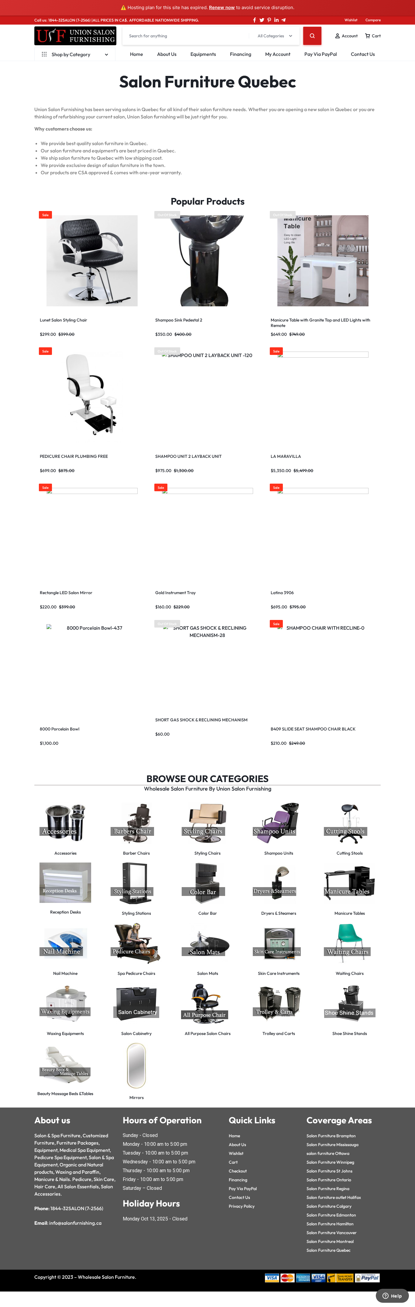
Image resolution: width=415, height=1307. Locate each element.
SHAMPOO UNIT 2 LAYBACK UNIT (188, 456)
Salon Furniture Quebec (329, 1250)
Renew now (222, 7)
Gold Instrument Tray (175, 592)
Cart (233, 1162)
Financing (240, 54)
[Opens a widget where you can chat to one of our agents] (392, 1296)
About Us (167, 54)
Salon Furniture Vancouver (332, 1232)
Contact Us (363, 54)
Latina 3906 (282, 592)
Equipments (203, 54)
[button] (156, 260)
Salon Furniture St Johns (329, 1171)
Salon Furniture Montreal (330, 1241)
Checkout (238, 1171)
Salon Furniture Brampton (331, 1136)
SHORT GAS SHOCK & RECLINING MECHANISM (201, 720)
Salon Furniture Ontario (329, 1180)
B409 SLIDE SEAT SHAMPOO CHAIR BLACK (313, 729)
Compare (373, 20)
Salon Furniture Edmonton (331, 1215)
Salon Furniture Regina (328, 1188)
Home (136, 54)
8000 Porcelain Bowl (59, 729)
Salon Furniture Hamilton (330, 1224)
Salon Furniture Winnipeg (330, 1162)
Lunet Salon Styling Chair (63, 320)
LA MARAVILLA (286, 456)
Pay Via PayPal (320, 54)
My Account (277, 54)
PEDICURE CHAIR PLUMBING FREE (74, 456)
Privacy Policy (242, 1206)
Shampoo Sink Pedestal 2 (178, 320)
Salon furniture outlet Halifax (334, 1197)
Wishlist (351, 20)
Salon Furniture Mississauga (332, 1144)
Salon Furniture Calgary (329, 1206)
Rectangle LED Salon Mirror (66, 592)
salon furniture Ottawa (328, 1153)
